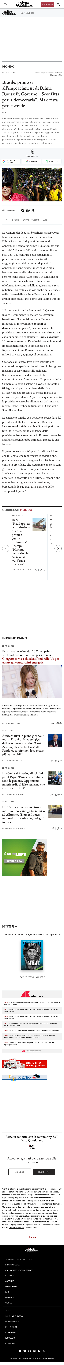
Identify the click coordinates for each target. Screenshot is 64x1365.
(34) (60, 794)
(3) (60, 723)
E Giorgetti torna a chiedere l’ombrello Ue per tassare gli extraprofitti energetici (30, 659)
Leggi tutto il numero (32, 977)
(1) (61, 828)
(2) (44, 569)
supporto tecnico (16, 1227)
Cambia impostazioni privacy (19, 1270)
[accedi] (58, 4)
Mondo (8, 66)
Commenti (11, 210)
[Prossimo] (58, 548)
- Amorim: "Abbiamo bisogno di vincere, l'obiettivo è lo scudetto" (32, 1031)
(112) (60, 761)
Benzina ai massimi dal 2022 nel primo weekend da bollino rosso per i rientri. (27, 653)
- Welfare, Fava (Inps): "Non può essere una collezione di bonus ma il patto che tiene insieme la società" (29, 1037)
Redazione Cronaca (14, 795)
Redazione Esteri (22, 570)
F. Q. (5, 112)
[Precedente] (5, 548)
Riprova (32, 1237)
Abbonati (47, 4)
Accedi (19, 1171)
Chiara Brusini (11, 723)
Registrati (44, 1171)
